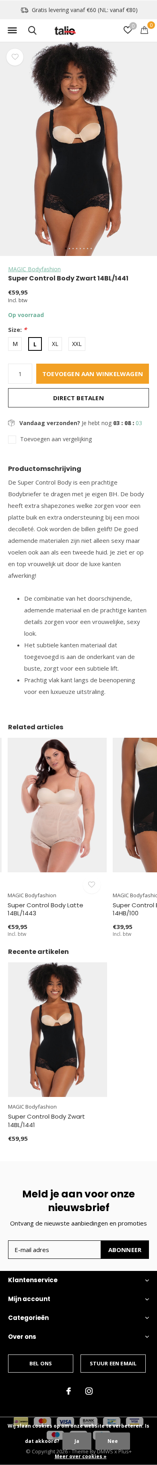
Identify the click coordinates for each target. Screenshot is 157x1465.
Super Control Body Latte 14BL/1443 (45, 909)
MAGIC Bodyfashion (34, 269)
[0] (144, 30)
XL (55, 344)
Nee (112, 1441)
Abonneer (125, 1250)
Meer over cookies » (81, 1456)
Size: (17, 330)
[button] (12, 30)
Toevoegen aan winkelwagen (92, 374)
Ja (76, 1441)
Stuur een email (113, 1363)
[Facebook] (68, 1391)
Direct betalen (78, 398)
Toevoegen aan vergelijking (56, 439)
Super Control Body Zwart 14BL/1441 (46, 1120)
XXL (77, 344)
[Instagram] (89, 1391)
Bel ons (40, 1363)
